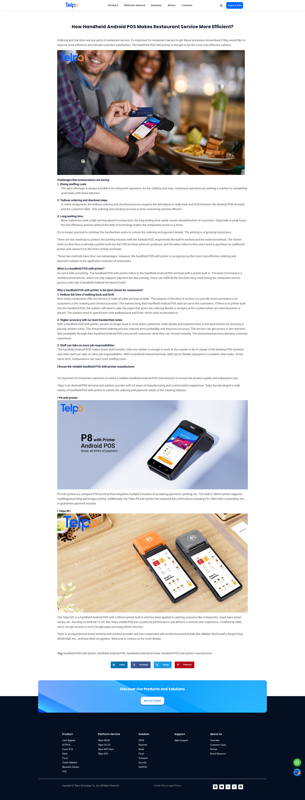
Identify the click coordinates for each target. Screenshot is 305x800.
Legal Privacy (175, 786)
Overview (214, 740)
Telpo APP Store (106, 749)
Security (142, 763)
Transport (143, 758)
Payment (143, 745)
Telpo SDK (103, 754)
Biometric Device (70, 767)
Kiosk (65, 754)
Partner (213, 749)
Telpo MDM (104, 740)
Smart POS (67, 749)
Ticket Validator (69, 763)
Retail (141, 749)
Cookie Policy (160, 786)
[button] (221, 5)
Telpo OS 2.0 (104, 745)
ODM (141, 740)
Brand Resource (218, 754)
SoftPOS (143, 767)
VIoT (64, 772)
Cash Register (68, 740)
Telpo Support (181, 740)
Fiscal (65, 758)
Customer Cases (218, 745)
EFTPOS (66, 745)
